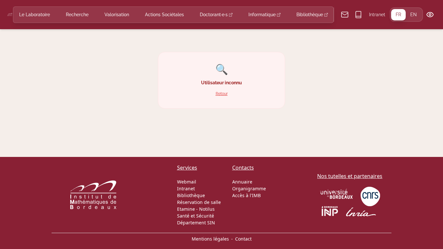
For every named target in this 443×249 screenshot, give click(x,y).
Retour (222, 93)
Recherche (77, 14)
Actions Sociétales (164, 14)
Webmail (186, 182)
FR (398, 14)
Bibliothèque (310, 14)
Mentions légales (210, 239)
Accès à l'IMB (246, 195)
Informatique (262, 14)
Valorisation (116, 14)
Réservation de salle (199, 202)
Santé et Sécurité (195, 216)
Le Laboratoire (34, 14)
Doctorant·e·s (214, 14)
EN (413, 14)
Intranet (377, 14)
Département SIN (196, 222)
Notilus (207, 209)
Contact (243, 239)
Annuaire (242, 182)
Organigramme (249, 188)
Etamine (186, 209)
